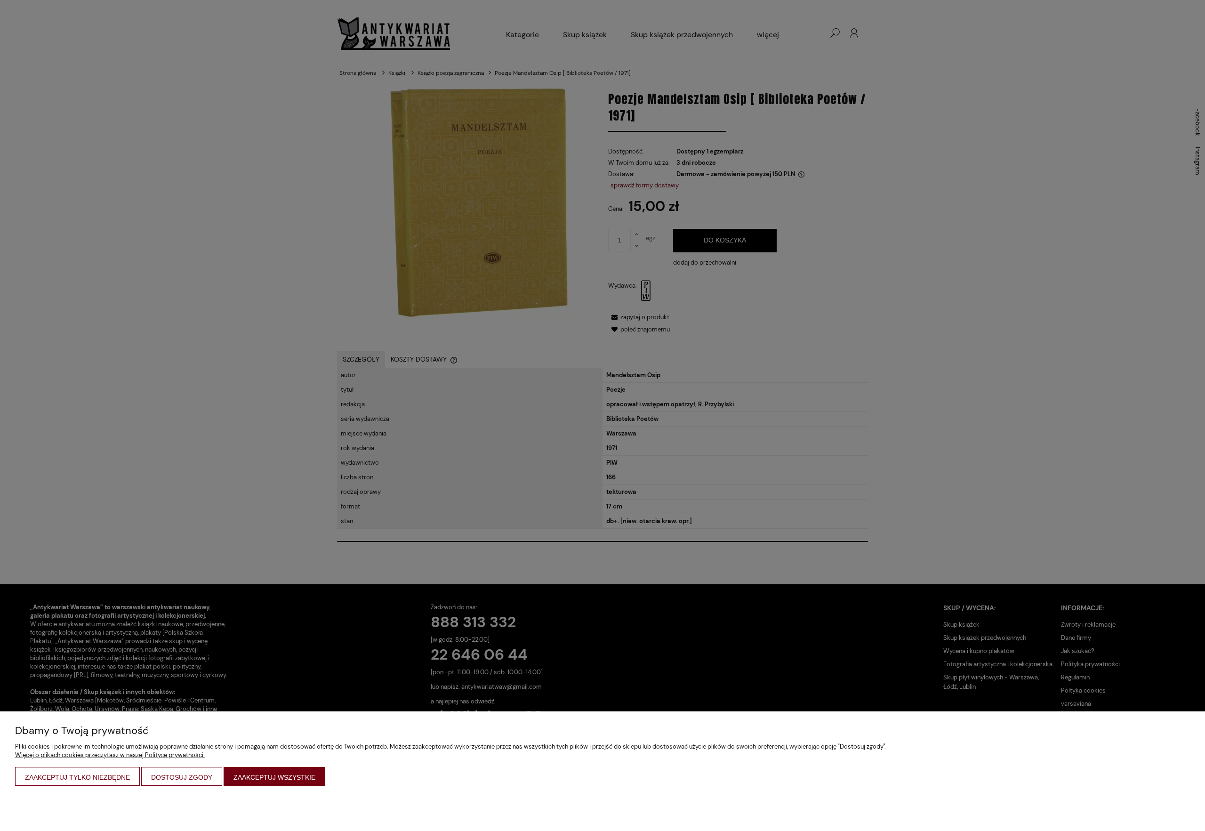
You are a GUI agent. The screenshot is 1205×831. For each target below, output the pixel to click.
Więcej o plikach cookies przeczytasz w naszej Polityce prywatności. (110, 755)
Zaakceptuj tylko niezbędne (77, 777)
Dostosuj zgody (181, 777)
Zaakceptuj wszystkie (274, 777)
